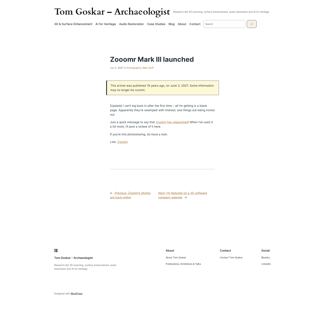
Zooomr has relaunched (172, 122)
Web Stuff (148, 67)
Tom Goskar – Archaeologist (112, 12)
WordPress (76, 293)
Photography (134, 67)
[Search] (252, 24)
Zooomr (122, 142)
